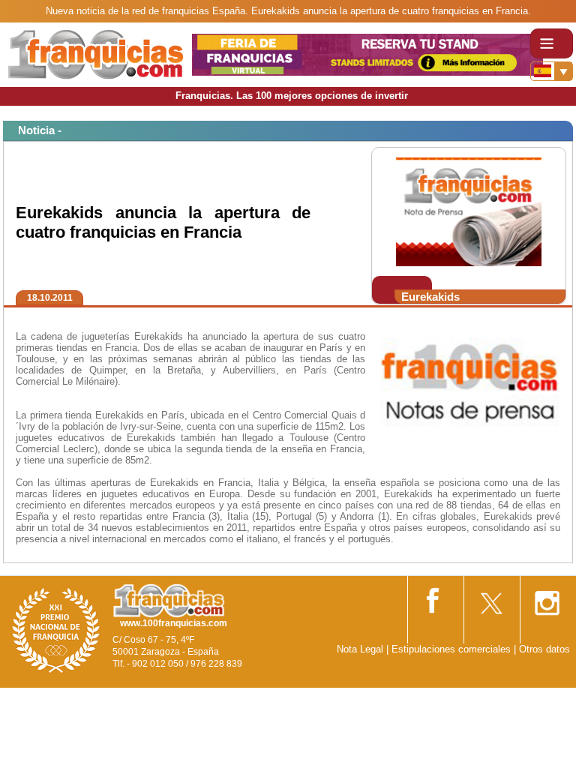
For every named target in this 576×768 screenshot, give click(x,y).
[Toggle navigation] (551, 43)
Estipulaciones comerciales (453, 649)
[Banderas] (551, 71)
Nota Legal (360, 649)
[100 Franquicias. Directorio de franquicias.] (96, 53)
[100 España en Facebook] (434, 597)
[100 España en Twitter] (490, 598)
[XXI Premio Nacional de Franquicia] (56, 629)
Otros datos (544, 649)
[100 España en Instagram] (546, 598)
